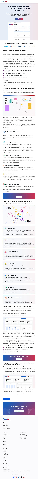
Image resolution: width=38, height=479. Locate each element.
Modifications (22, 434)
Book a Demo (19, 358)
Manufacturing (5, 454)
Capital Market (5, 450)
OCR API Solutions (23, 437)
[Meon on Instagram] (16, 477)
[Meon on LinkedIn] (19, 477)
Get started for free (19, 411)
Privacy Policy (5, 425)
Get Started (19, 18)
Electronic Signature (6, 435)
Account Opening (23, 432)
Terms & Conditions (6, 428)
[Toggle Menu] (36, 2)
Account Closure (6, 444)
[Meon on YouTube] (24, 477)
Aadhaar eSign (5, 432)
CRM (4, 437)
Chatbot (4, 441)
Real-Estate (5, 463)
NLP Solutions (22, 440)
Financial (4, 451)
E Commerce (5, 456)
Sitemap (4, 427)
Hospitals (4, 457)
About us (4, 422)
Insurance (4, 460)
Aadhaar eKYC (5, 434)
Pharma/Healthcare (6, 461)
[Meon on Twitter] (21, 477)
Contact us (5, 424)
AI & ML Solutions (23, 438)
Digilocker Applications (24, 435)
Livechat (4, 443)
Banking (4, 453)
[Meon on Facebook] (14, 477)
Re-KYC (4, 438)
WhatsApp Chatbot (6, 440)
